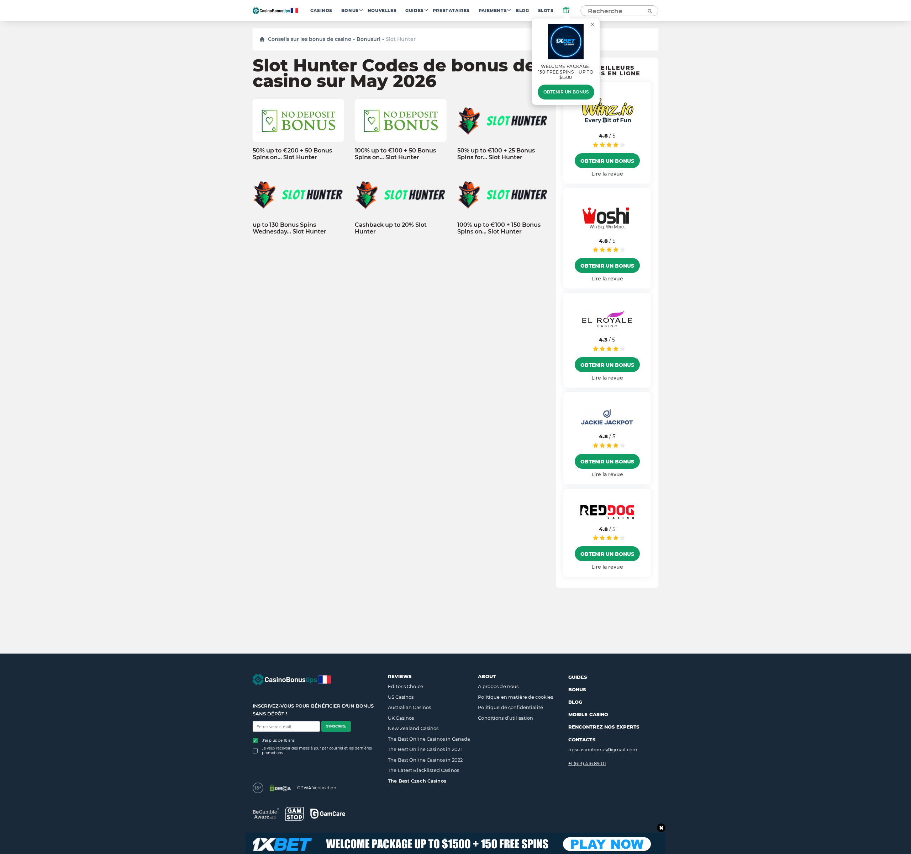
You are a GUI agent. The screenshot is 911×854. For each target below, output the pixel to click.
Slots (546, 10)
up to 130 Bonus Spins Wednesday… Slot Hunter (289, 228)
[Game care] (328, 813)
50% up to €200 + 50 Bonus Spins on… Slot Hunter (292, 154)
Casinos (321, 10)
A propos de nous (498, 686)
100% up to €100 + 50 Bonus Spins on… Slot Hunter (395, 154)
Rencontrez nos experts (603, 727)
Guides (414, 10)
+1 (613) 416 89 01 (587, 763)
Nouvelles (382, 10)
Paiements (493, 10)
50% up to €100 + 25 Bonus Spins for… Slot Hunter (496, 154)
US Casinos (401, 697)
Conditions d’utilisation (505, 718)
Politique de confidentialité (510, 707)
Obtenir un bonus (566, 92)
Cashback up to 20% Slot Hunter (391, 228)
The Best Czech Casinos (417, 781)
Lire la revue (607, 174)
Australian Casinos (409, 707)
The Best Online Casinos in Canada (429, 739)
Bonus (350, 10)
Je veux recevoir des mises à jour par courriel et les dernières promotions (317, 750)
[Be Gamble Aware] (266, 813)
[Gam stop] (294, 814)
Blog (522, 10)
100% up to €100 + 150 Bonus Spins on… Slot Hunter (499, 228)
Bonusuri (368, 39)
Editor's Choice (405, 686)
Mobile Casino (588, 714)
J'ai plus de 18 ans (278, 740)
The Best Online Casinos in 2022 (425, 760)
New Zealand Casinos (413, 728)
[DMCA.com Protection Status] (280, 787)
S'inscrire (336, 726)
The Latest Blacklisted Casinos (423, 770)
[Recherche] (649, 10)
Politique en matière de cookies (515, 697)
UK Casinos (401, 718)
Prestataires (451, 10)
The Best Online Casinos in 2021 (425, 749)
